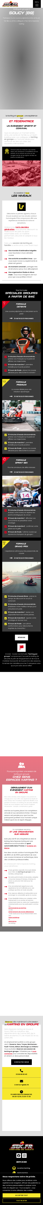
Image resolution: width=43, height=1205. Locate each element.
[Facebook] (18, 1155)
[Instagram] (24, 1155)
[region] (21, 1189)
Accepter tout (21, 1195)
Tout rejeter (21, 1201)
